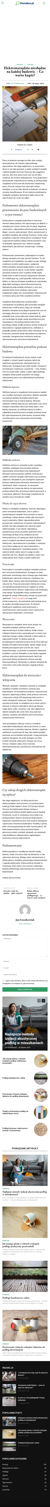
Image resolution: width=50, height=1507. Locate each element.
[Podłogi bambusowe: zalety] (41, 1078)
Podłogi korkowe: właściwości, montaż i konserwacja (15, 1129)
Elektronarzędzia (18, 598)
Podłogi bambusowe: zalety (13, 1078)
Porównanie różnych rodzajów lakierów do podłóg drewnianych (15, 1095)
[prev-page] (39, 1001)
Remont (20, 65)
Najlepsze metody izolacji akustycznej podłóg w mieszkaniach (24, 1038)
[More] (38, 149)
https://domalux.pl (25, 924)
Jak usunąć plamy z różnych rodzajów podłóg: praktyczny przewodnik (14, 1061)
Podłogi (5, 1188)
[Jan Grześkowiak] (25, 910)
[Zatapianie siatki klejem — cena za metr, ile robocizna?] (9, 1389)
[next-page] (43, 1001)
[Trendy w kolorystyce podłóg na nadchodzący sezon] (41, 1112)
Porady (30, 65)
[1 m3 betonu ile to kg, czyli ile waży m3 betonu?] (9, 1376)
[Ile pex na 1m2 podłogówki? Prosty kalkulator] (9, 1401)
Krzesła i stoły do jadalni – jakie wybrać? (13, 892)
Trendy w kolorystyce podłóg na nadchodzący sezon (15, 1112)
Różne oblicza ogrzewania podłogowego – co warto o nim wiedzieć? (36, 894)
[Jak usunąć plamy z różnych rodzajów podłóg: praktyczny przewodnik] (41, 1061)
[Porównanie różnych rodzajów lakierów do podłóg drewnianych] (41, 1095)
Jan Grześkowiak (17, 83)
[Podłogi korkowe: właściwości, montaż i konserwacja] (41, 1129)
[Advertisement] (25, 32)
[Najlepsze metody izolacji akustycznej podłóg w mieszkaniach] (25, 1023)
